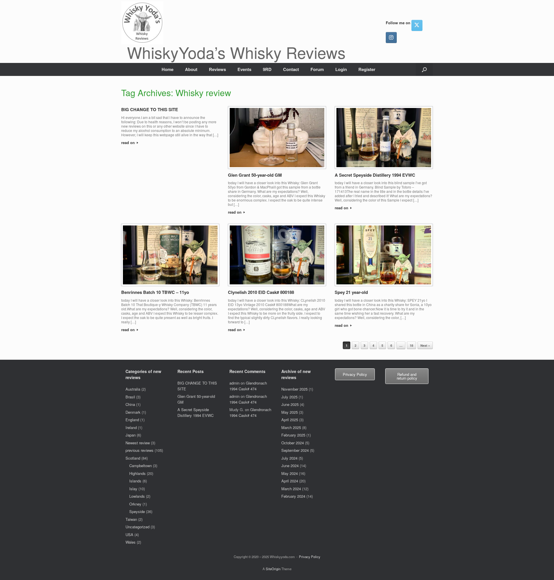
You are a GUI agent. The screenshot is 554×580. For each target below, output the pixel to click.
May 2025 (289, 412)
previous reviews (140, 450)
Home (167, 69)
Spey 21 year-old (351, 292)
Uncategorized (137, 526)
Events (244, 69)
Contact (291, 69)
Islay (133, 488)
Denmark (133, 412)
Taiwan (131, 519)
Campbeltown (140, 465)
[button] (424, 69)
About (191, 69)
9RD (267, 69)
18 (411, 345)
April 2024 (289, 481)
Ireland (131, 427)
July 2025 (289, 397)
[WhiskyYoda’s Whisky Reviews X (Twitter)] (416, 25)
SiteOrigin (273, 568)
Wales (131, 542)
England (132, 419)
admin (234, 383)
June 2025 (290, 404)
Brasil (130, 397)
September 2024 (295, 450)
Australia (133, 389)
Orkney (135, 504)
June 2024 (290, 465)
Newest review (138, 442)
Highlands (137, 473)
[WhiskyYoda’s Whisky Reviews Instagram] (391, 37)
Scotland (133, 458)
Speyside (137, 511)
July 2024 (289, 458)
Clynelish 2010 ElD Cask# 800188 (261, 292)
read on (128, 142)
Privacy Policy (309, 556)
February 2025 (293, 435)
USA (129, 534)
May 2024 (289, 473)
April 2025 (289, 419)
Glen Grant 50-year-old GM (255, 175)
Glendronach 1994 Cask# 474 (248, 385)
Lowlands (137, 496)
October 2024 (292, 442)
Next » (425, 345)
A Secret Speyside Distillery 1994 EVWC (375, 175)
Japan (131, 435)
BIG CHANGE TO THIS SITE (149, 109)
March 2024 (291, 488)
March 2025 (291, 427)
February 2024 (293, 496)
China (130, 404)
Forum (317, 69)
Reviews (217, 69)
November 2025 (294, 389)
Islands (135, 481)
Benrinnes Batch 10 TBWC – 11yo (155, 292)
